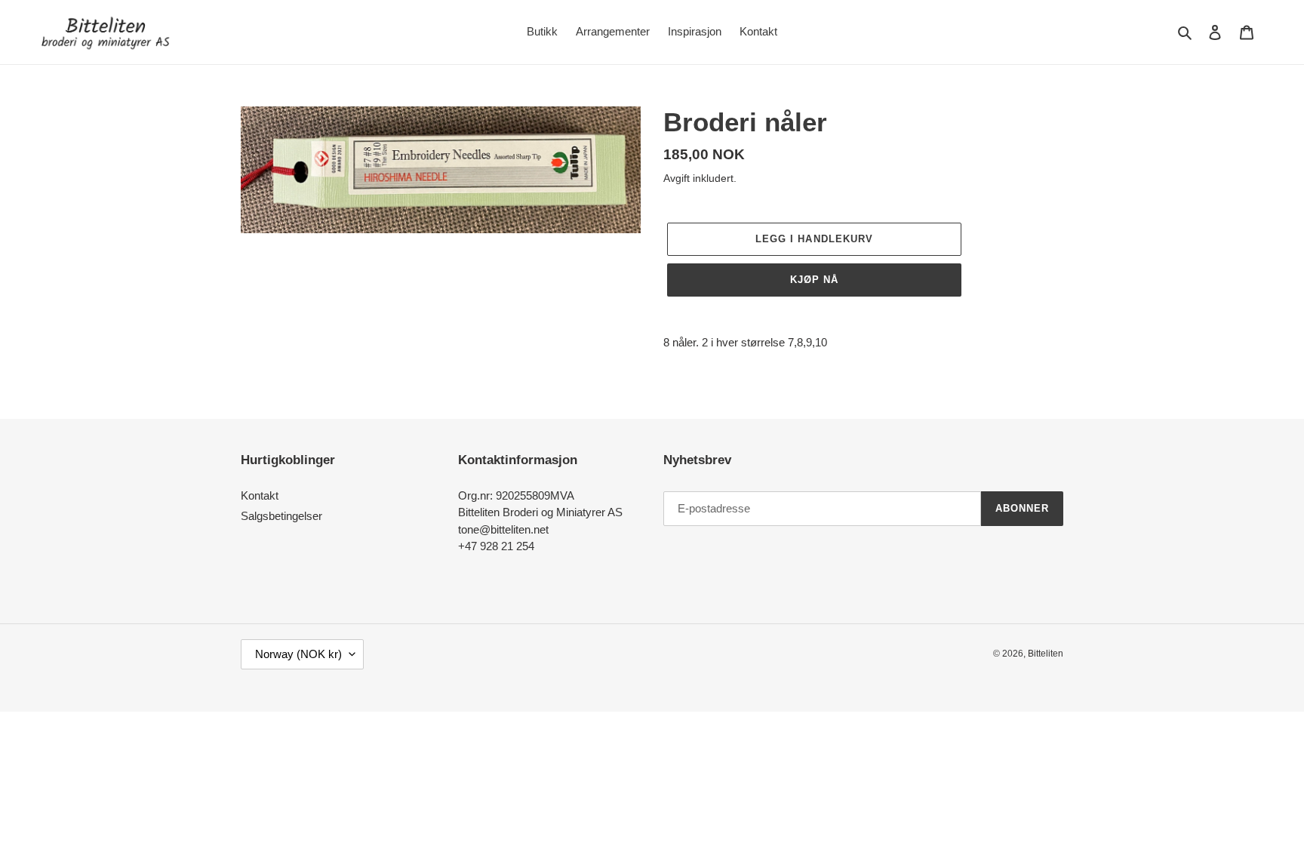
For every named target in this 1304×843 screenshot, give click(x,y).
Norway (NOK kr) (298, 654)
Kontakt (259, 495)
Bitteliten (1045, 653)
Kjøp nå (814, 279)
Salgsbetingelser (281, 515)
